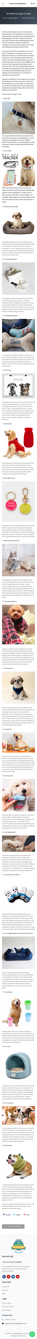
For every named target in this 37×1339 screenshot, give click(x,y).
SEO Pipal (22, 1336)
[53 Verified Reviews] (18, 1254)
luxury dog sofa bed (25, 250)
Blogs (4, 1294)
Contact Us (6, 1287)
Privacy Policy (6, 1303)
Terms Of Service (8, 1307)
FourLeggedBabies (16, 1333)
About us (5, 1290)
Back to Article (15, 1226)
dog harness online (8, 716)
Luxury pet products (27, 716)
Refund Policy (6, 1310)
